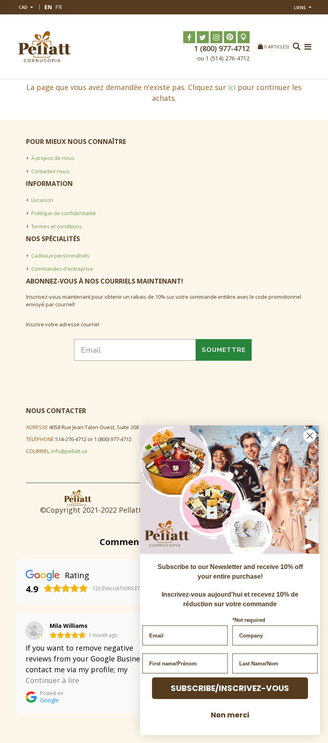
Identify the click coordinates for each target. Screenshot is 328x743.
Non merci (230, 715)
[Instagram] (216, 37)
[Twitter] (203, 37)
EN (48, 7)
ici (232, 87)
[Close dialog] (310, 436)
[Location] (244, 37)
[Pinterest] (230, 37)
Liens (300, 7)
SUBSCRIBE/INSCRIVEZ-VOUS (230, 688)
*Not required (248, 620)
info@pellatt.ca (69, 451)
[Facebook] (189, 37)
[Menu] (307, 46)
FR (58, 7)
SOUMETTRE (224, 350)
